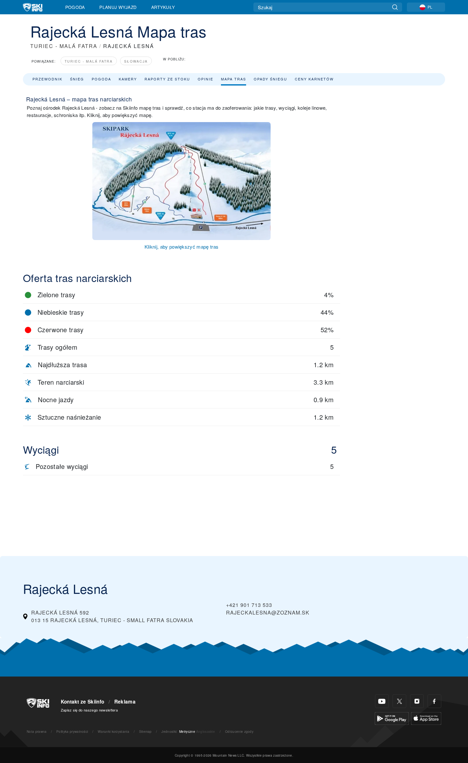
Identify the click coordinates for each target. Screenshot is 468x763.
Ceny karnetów (314, 78)
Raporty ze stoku (167, 78)
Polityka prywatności (72, 731)
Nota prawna (37, 731)
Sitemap (145, 731)
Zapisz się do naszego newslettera (89, 709)
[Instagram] (417, 701)
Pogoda (75, 7)
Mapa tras (233, 78)
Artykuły (163, 7)
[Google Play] (392, 717)
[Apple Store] (426, 717)
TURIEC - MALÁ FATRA (63, 46)
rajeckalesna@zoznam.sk (267, 612)
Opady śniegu (270, 78)
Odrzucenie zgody (239, 731)
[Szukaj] (395, 7)
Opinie (205, 78)
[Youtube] (382, 701)
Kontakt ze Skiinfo (82, 701)
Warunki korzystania (113, 731)
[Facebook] (434, 701)
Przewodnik (47, 78)
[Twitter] (399, 701)
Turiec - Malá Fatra (89, 61)
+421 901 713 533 (249, 604)
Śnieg (77, 78)
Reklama (125, 701)
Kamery (128, 78)
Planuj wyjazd (118, 7)
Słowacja (136, 61)
